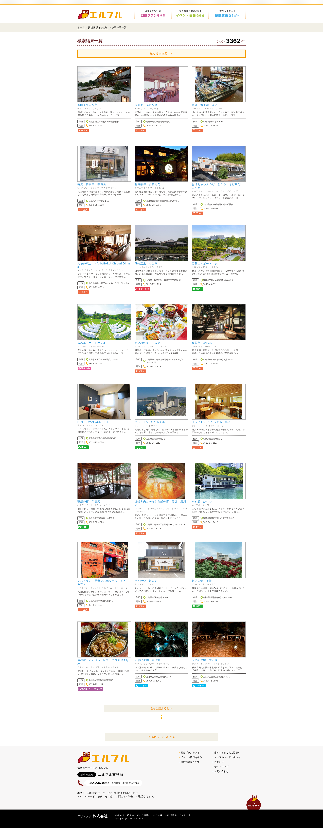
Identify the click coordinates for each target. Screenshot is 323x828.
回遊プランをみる (190, 752)
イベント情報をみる (191, 757)
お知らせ (219, 762)
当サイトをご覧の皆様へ (227, 752)
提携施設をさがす (98, 27)
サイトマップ (221, 766)
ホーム (81, 27)
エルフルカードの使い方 (227, 757)
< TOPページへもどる (161, 736)
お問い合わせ (221, 771)
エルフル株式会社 (92, 816)
